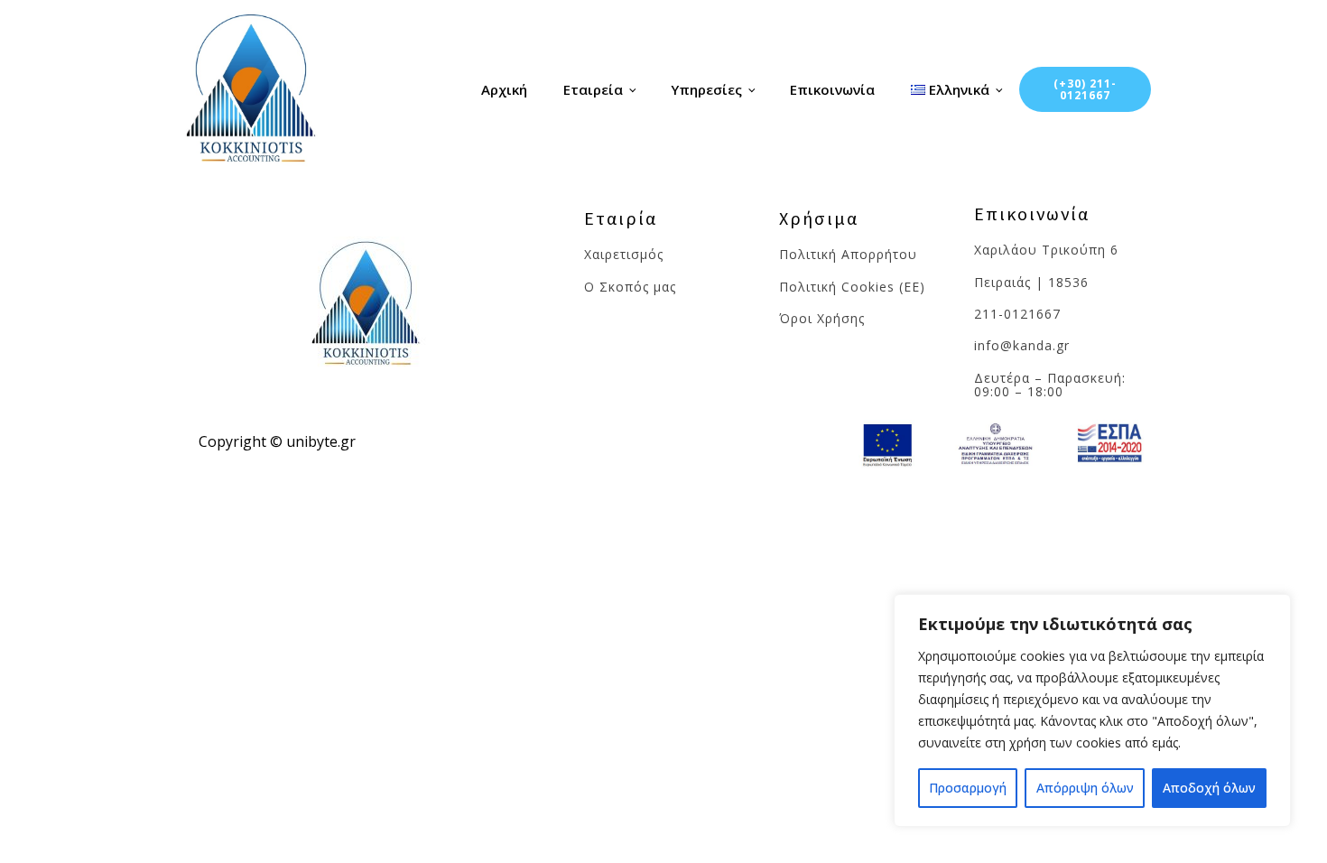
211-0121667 (1017, 313)
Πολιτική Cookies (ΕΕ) (852, 286)
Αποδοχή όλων (1209, 787)
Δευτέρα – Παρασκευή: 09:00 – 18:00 (1050, 385)
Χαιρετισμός (626, 254)
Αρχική (504, 89)
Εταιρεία (593, 89)
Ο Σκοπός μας (630, 286)
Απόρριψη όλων (1085, 787)
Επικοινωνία (832, 89)
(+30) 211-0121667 (1085, 89)
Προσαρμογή (968, 787)
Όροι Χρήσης (822, 318)
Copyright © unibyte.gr (277, 441)
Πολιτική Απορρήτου (848, 254)
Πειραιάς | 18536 (1031, 282)
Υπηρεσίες (706, 89)
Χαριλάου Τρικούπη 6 (1046, 249)
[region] (1092, 710)
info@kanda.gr (1022, 345)
